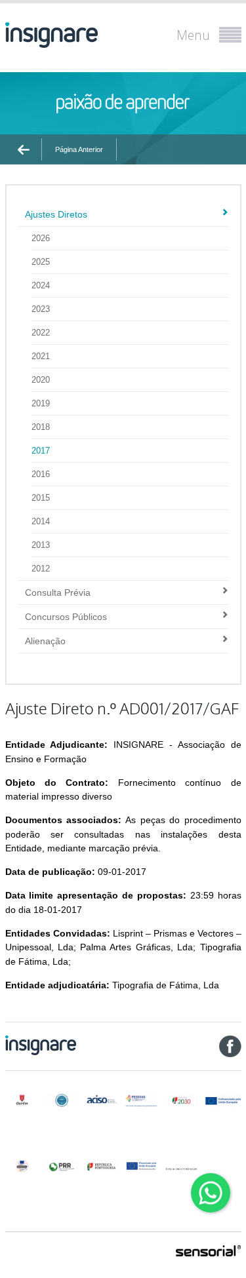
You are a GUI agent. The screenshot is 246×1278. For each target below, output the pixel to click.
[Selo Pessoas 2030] (22, 1165)
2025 (40, 262)
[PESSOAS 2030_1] (141, 1100)
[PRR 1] (61, 1165)
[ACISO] (101, 1099)
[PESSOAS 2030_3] (223, 1101)
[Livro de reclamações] (181, 1165)
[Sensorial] (208, 1251)
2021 (40, 356)
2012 (40, 568)
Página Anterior (79, 149)
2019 (40, 403)
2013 (40, 545)
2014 (40, 521)
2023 (40, 309)
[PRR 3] (141, 1165)
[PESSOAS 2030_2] (181, 1100)
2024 (40, 285)
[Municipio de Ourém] (22, 1100)
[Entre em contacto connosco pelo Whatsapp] (210, 1192)
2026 (40, 238)
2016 (40, 474)
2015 (40, 498)
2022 (40, 333)
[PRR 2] (101, 1165)
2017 (40, 450)
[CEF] (61, 1100)
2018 (40, 427)
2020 (40, 380)
